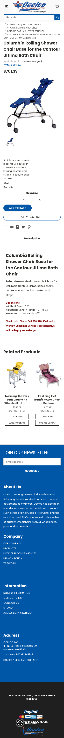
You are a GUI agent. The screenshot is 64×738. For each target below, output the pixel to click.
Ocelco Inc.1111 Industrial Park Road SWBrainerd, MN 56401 (20, 646)
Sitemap (8, 608)
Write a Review (12, 65)
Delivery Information (16, 593)
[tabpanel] (32, 291)
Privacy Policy (12, 558)
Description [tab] (32, 238)
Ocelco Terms (12, 598)
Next (60, 378)
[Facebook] (6, 227)
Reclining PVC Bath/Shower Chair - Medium (47, 399)
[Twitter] (23, 227)
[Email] (11, 227)
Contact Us (11, 603)
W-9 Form (9, 563)
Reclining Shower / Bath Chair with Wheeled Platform (16, 399)
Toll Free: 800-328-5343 (18, 654)
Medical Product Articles (20, 553)
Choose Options (17, 422)
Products (9, 548)
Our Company (12, 543)
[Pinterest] (29, 227)
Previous (4, 378)
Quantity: (32, 193)
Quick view (16, 416)
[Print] (17, 227)
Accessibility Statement (18, 613)
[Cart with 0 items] (57, 7)
